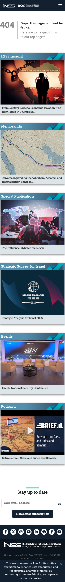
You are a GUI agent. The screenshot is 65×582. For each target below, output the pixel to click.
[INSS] (9, 6)
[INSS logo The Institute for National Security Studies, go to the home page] (33, 547)
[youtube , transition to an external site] (28, 532)
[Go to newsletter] (60, 503)
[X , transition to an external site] (13, 532)
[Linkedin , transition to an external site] (36, 532)
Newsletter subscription (32, 513)
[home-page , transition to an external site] (44, 532)
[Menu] (57, 5)
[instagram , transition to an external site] (21, 532)
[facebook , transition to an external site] (5, 532)
